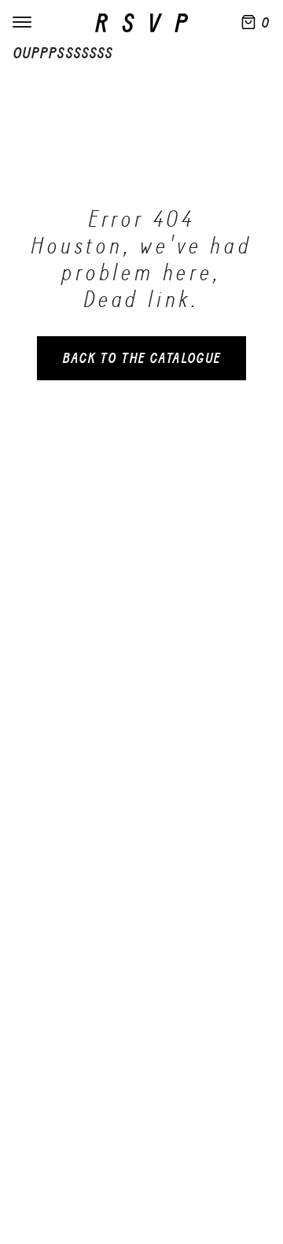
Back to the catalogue (141, 358)
